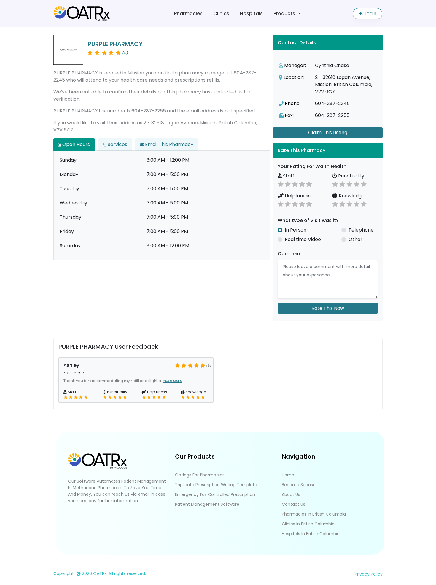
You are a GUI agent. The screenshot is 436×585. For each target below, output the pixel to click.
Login (369, 13)
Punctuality (350, 175)
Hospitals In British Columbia (311, 534)
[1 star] (281, 184)
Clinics (221, 13)
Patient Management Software (207, 504)
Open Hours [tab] (75, 144)
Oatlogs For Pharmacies (200, 475)
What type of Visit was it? (308, 220)
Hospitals (251, 13)
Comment (290, 253)
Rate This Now (327, 308)
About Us (291, 494)
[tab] (328, 150)
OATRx (99, 573)
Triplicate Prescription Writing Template (216, 485)
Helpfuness (297, 195)
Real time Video (303, 239)
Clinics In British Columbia (308, 524)
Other (355, 239)
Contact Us (293, 504)
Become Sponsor (299, 485)
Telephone (361, 229)
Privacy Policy (369, 574)
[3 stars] (295, 184)
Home (288, 475)
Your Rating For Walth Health (312, 166)
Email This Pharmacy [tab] (168, 144)
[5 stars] (309, 184)
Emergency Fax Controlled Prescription (215, 494)
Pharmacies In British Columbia (314, 514)
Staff (288, 175)
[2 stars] (288, 184)
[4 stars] (302, 184)
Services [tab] (116, 144)
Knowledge (351, 195)
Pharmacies (188, 13)
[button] (328, 150)
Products (284, 13)
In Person (295, 229)
